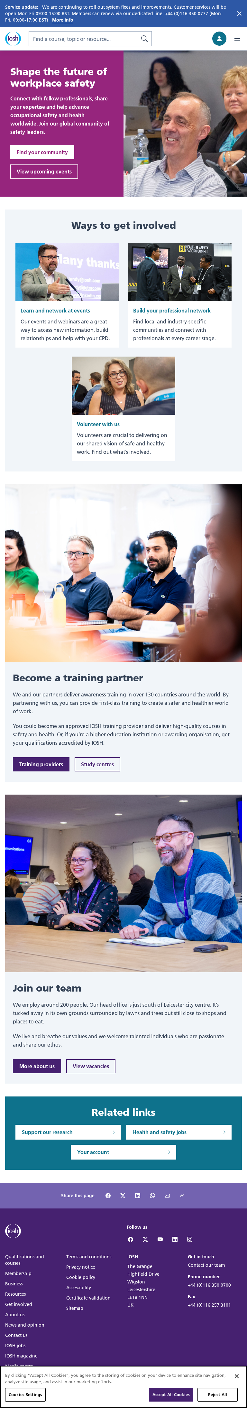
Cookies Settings (25, 1394)
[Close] (237, 1376)
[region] (123, 1387)
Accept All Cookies (171, 1394)
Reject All (217, 1394)
